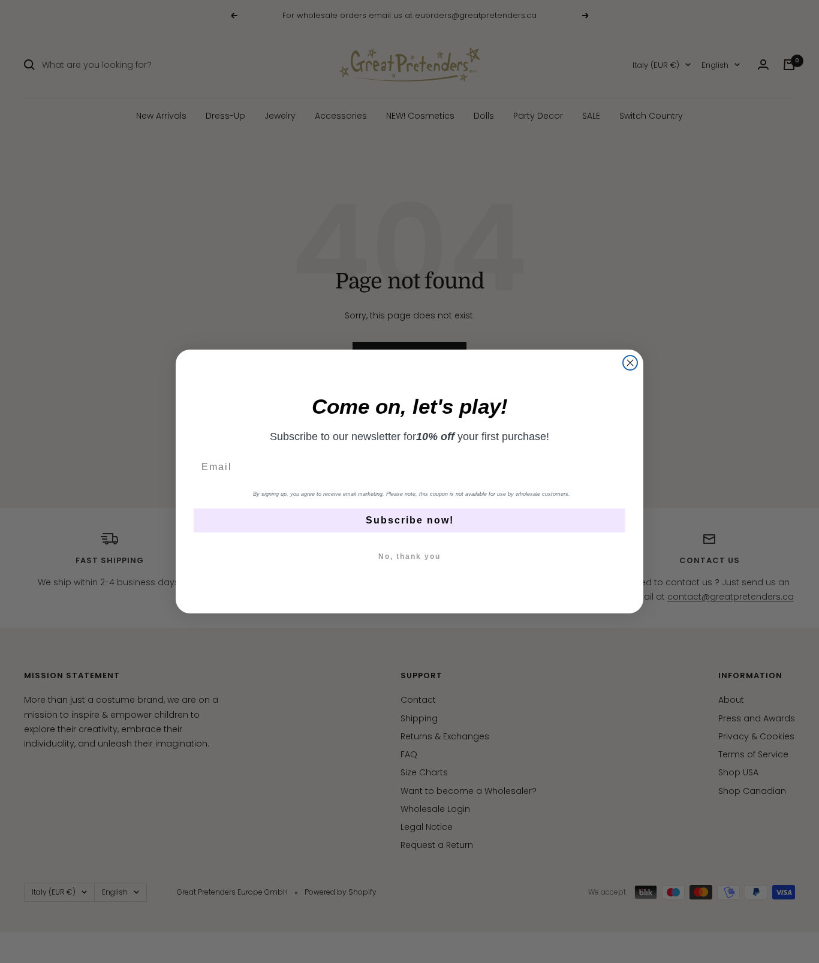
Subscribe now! (410, 520)
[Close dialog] (630, 363)
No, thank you (409, 556)
